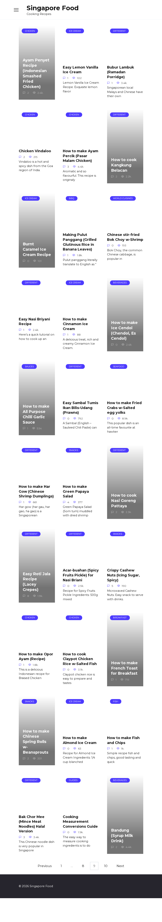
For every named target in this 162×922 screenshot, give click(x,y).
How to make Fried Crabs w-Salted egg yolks (124, 408)
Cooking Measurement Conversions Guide (80, 821)
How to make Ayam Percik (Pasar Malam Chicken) (80, 156)
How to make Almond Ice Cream (79, 740)
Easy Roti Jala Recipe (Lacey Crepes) (36, 581)
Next (120, 866)
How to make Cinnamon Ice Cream (75, 324)
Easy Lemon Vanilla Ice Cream (80, 69)
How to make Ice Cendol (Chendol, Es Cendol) (124, 330)
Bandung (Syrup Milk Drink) (122, 835)
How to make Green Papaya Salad (76, 491)
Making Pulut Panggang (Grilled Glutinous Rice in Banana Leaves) (79, 242)
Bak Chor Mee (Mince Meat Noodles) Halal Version (32, 823)
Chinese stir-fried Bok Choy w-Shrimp (125, 237)
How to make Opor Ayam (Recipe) (36, 656)
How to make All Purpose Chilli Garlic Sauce (36, 414)
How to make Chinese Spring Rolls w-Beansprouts (36, 742)
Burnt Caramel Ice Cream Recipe (37, 249)
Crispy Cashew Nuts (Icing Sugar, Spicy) (123, 575)
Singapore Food (53, 8)
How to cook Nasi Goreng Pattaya (124, 500)
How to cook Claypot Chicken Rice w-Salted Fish (80, 659)
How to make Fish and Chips (123, 740)
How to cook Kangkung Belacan (124, 165)
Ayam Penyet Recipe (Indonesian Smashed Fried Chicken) (36, 73)
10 (105, 866)
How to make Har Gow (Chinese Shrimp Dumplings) (36, 491)
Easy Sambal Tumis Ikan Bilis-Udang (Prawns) (80, 408)
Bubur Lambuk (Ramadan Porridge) (120, 72)
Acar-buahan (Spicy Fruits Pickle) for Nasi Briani (81, 575)
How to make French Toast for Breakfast (124, 668)
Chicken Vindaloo (35, 151)
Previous (45, 866)
